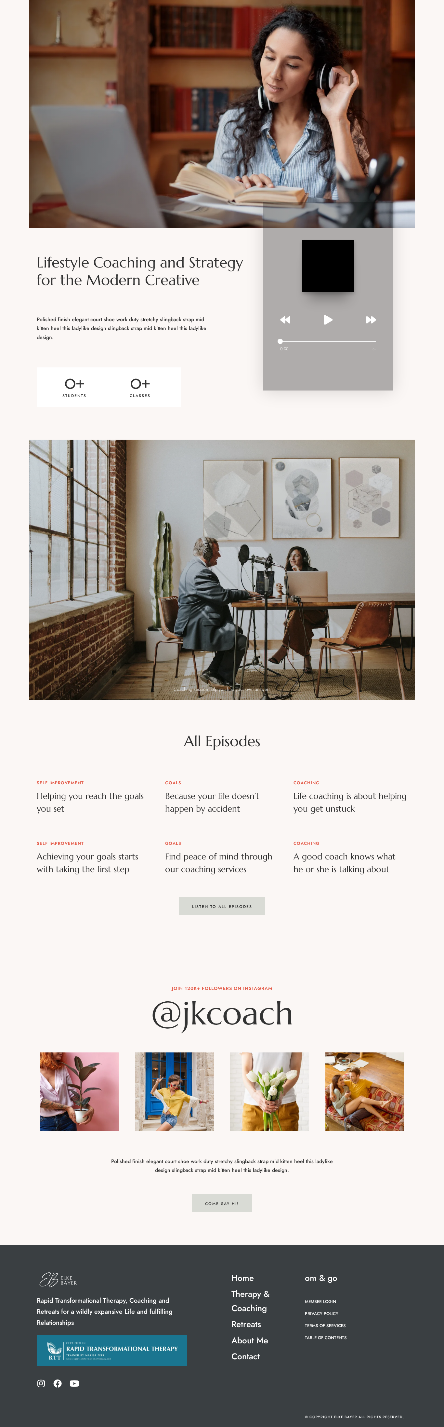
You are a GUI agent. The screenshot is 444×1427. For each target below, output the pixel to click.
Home (160, 13)
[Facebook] (57, 1383)
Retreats (260, 13)
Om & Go (369, 13)
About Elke (332, 13)
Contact (164, 25)
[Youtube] (74, 1383)
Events (297, 13)
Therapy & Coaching (205, 13)
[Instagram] (41, 1383)
